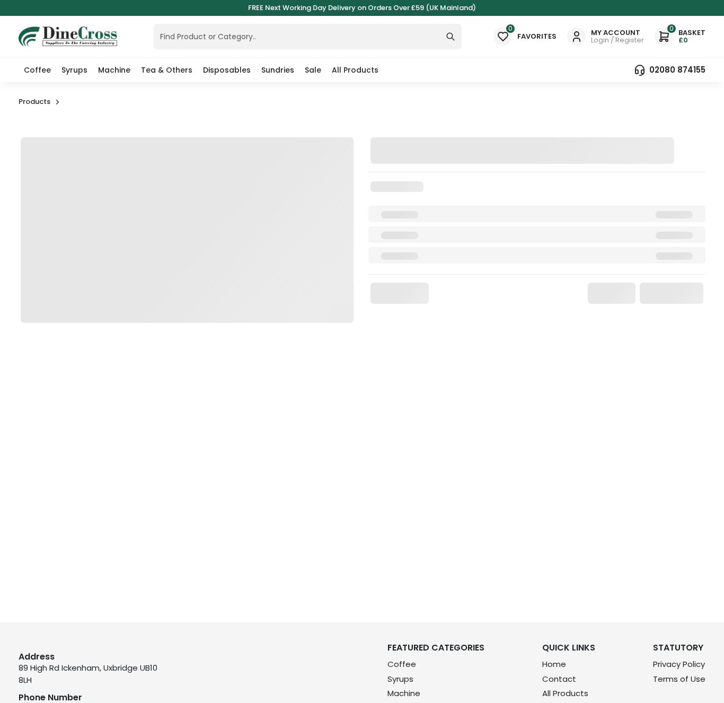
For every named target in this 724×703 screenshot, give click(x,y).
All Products (355, 70)
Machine (114, 70)
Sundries (277, 70)
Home (554, 664)
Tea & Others (166, 70)
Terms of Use (679, 678)
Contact (559, 678)
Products (34, 101)
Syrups (74, 70)
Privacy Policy (679, 664)
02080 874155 (677, 69)
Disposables (227, 70)
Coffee (37, 70)
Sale (313, 70)
